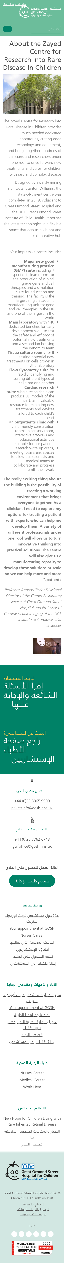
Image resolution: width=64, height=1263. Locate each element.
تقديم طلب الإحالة (32, 880)
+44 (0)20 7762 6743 (32, 839)
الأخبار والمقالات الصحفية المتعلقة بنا (32, 1134)
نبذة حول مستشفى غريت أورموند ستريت (32, 918)
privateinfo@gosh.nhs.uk (32, 808)
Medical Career (32, 1080)
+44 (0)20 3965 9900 (32, 801)
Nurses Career (32, 935)
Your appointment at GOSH (32, 928)
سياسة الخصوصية (33, 1214)
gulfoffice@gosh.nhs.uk (32, 846)
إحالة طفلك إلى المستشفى (32, 963)
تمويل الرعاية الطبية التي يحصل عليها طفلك (32, 1024)
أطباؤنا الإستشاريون (32, 949)
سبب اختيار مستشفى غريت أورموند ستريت (32, 998)
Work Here (32, 1087)
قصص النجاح (32, 1034)
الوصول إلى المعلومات (33, 1209)
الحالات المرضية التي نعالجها (32, 942)
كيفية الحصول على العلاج (32, 956)
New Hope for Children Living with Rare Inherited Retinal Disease (32, 1121)
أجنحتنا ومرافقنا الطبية (32, 1015)
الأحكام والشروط (33, 1204)
